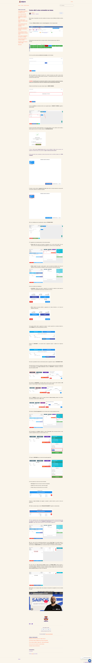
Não (48, 629)
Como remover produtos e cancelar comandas (22, 39)
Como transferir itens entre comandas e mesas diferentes (22, 24)
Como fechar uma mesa (22, 14)
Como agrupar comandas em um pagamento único (23, 12)
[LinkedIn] (32, 623)
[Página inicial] (22, 1)
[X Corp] (30, 623)
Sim (43, 629)
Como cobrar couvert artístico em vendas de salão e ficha (22, 21)
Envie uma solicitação (49, 634)
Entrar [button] (72, 1)
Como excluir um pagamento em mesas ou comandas (22, 36)
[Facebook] (29, 623)
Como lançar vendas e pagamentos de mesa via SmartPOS (38, 640)
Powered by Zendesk (88, 662)
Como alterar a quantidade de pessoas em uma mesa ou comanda (23, 28)
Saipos (19, 5)
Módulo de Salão (26, 5)
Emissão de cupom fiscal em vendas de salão (22, 42)
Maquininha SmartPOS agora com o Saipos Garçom (37, 638)
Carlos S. (33, 12)
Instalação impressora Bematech (34, 645)
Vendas (22, 5)
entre (32, 653)
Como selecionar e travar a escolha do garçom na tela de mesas (23, 32)
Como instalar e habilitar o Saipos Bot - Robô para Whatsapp (38, 642)
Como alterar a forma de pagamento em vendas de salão (22, 16)
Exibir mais (20, 44)
